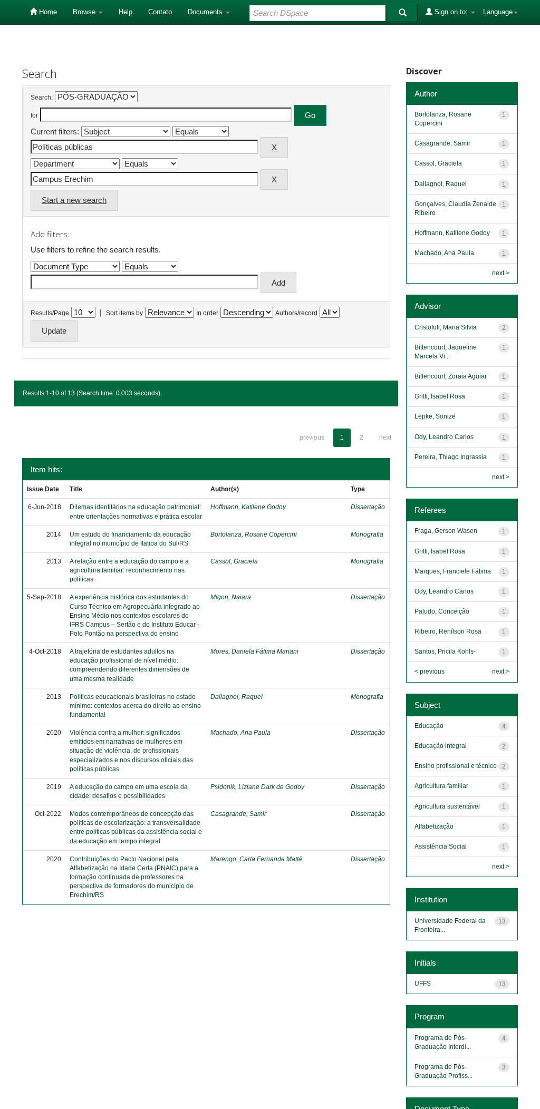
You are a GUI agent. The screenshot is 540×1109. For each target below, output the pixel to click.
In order (207, 313)
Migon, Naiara (230, 597)
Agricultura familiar (441, 786)
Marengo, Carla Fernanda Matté (256, 859)
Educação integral (440, 746)
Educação (428, 725)
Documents (206, 12)
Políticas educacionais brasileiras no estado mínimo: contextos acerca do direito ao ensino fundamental (135, 705)
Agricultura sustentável (447, 806)
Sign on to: (451, 12)
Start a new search (74, 200)
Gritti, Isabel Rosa (439, 396)
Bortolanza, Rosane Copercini (253, 534)
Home (47, 12)
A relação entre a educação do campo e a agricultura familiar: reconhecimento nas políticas (129, 570)
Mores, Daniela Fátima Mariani (254, 651)
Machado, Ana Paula (240, 732)
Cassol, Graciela (234, 561)
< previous (429, 671)
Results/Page (50, 313)
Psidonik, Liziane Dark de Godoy (257, 787)
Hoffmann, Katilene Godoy (248, 507)
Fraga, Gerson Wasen (445, 530)
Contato (160, 12)
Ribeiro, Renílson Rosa (447, 631)
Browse (85, 12)
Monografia (367, 534)
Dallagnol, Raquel (236, 697)
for (34, 115)
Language (498, 12)
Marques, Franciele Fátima (452, 571)
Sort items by (124, 313)
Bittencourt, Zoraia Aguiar (450, 376)
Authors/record (296, 313)
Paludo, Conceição (441, 611)
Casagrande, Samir (238, 814)
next (385, 437)
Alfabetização (434, 826)
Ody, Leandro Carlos (444, 437)
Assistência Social (440, 846)
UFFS (422, 983)
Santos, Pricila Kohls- (445, 651)
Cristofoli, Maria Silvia (445, 327)
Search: (42, 97)
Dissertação (368, 507)
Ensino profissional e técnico (455, 766)
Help (125, 12)
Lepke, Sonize (435, 416)
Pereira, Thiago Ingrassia (450, 457)
